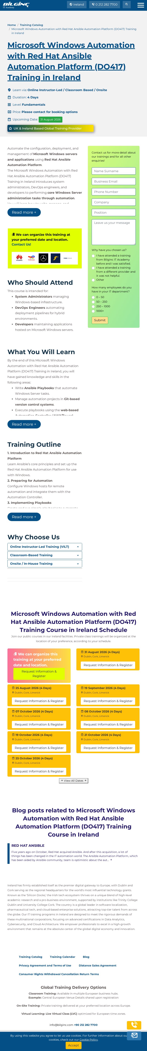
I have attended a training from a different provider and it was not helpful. (115, 271)
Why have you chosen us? (109, 250)
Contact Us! (21, 244)
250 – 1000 (103, 306)
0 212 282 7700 (106, 4)
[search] (127, 4)
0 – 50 (100, 297)
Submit (100, 320)
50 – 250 (101, 301)
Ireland (78, 4)
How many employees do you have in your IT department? (111, 289)
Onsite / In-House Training (31, 563)
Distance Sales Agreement (97, 965)
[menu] (142, 4)
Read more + (24, 212)
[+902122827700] (134, 1028)
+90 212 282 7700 (86, 1025)
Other (100, 279)
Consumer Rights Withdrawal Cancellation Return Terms (59, 974)
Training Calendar (62, 957)
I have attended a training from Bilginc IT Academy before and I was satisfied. (113, 259)
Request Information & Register (39, 674)
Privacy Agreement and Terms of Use (45, 965)
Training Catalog (31, 25)
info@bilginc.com (61, 1025)
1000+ (100, 311)
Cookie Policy (89, 1039)
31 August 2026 (50, 119)
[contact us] (134, 1036)
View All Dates (73, 780)
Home (11, 25)
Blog (86, 957)
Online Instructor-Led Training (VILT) (39, 547)
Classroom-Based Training (31, 555)
